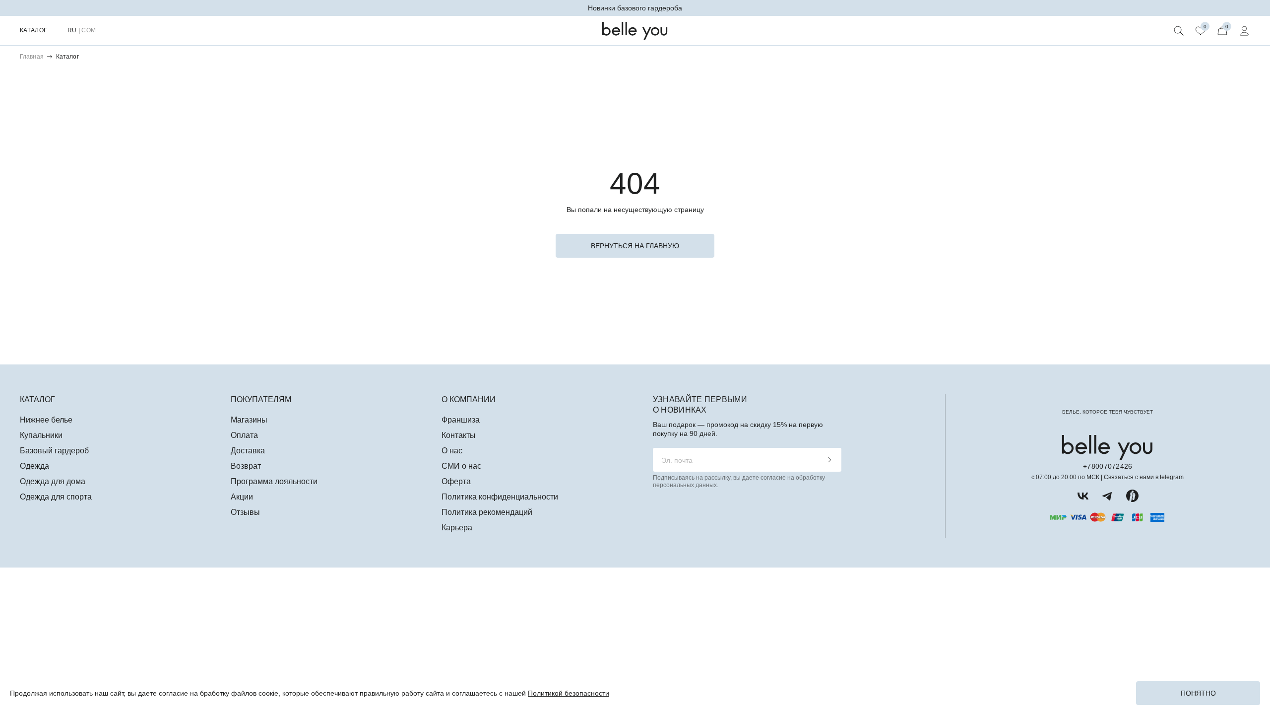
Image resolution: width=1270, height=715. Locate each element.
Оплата (244, 435)
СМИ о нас (461, 466)
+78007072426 (1107, 466)
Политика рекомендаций (487, 512)
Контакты (459, 435)
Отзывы (245, 512)
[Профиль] (1244, 31)
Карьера (457, 527)
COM (88, 30)
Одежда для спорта (56, 497)
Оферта (456, 481)
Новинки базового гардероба (635, 8)
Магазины (249, 420)
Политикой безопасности (568, 693)
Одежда (34, 466)
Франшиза (461, 420)
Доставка (248, 450)
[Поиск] (1179, 31)
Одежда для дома (52, 481)
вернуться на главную (635, 246)
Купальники (41, 435)
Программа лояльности (274, 481)
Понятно (1198, 693)
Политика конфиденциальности (500, 497)
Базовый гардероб (54, 450)
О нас (452, 450)
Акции (242, 497)
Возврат (246, 466)
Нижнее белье (46, 420)
